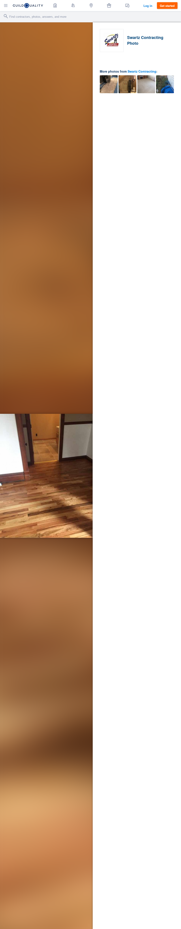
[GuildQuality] (28, 5)
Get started (167, 6)
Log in (147, 6)
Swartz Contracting (142, 71)
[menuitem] (55, 5)
